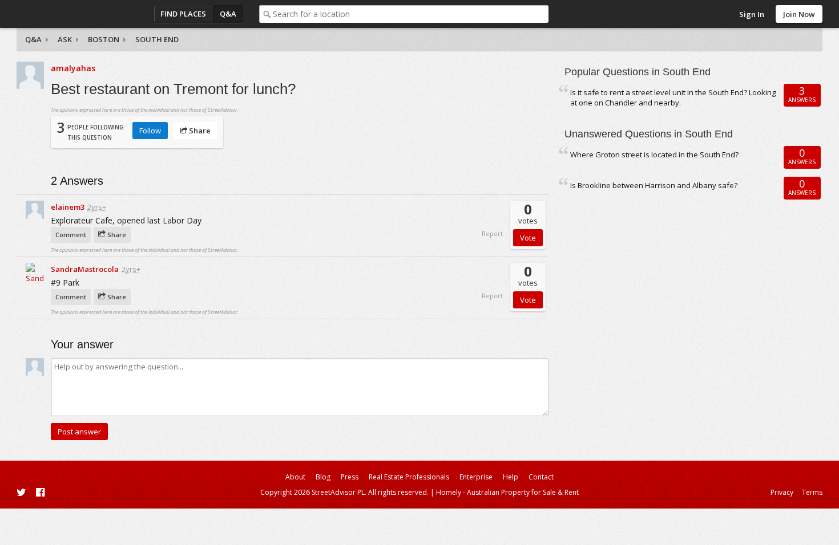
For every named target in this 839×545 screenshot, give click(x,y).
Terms (812, 492)
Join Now (799, 14)
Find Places (183, 14)
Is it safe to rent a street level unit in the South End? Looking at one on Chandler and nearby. (673, 97)
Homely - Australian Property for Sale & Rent (507, 492)
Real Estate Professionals (409, 477)
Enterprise (476, 477)
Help (510, 477)
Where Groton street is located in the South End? (654, 154)
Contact (541, 477)
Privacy (782, 492)
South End (157, 39)
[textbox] (410, 14)
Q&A (228, 14)
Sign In (751, 14)
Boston (103, 39)
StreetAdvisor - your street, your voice (62, 14)
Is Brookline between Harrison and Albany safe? (653, 185)
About (295, 477)
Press (349, 477)
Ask (65, 39)
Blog (323, 477)
